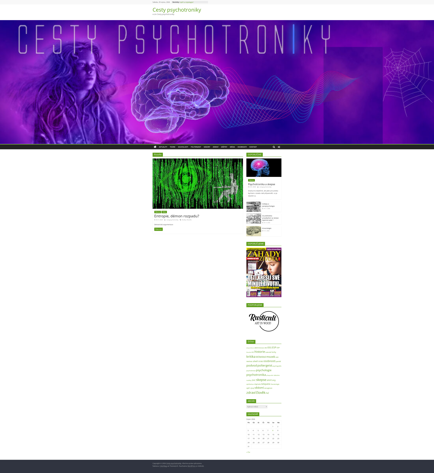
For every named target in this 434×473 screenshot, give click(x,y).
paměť (278, 361)
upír (248, 388)
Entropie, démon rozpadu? (176, 215)
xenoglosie (268, 388)
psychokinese (251, 371)
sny (274, 380)
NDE (277, 357)
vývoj (252, 388)
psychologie (263, 370)
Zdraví (215, 147)
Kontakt (253, 147)
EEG (270, 347)
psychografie (277, 366)
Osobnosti (242, 147)
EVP (278, 348)
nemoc (249, 361)
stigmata (257, 384)
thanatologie (275, 384)
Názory (207, 147)
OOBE (260, 361)
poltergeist (264, 365)
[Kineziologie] (253, 227)
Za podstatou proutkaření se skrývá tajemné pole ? (270, 218)
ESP (274, 347)
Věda (164, 212)
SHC (254, 380)
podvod (251, 365)
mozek (270, 357)
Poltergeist (196, 147)
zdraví (251, 392)
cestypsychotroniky (172, 220)
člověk (184, 220)
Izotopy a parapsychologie (268, 205)
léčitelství (261, 356)
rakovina (277, 375)
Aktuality (163, 147)
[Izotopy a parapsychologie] (253, 203)
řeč (267, 392)
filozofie (189, 220)
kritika (251, 356)
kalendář (268, 352)
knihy (274, 352)
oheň (255, 361)
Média (232, 147)
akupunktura (250, 348)
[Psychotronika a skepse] (263, 160)
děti (265, 348)
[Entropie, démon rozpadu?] (198, 160)
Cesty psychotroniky (177, 9)
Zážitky (224, 147)
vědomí (259, 387)
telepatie (265, 383)
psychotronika (256, 375)
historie (260, 352)
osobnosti (269, 361)
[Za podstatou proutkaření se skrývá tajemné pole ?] (253, 215)
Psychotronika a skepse (261, 184)
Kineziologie (266, 228)
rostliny (248, 380)
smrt (269, 380)
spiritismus (250, 384)
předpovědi (269, 375)
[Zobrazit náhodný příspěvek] (278, 147)
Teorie (172, 147)
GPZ (252, 352)
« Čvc (248, 452)
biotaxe (261, 348)
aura (256, 347)
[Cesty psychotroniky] (155, 147)
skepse (261, 379)
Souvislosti (183, 147)
